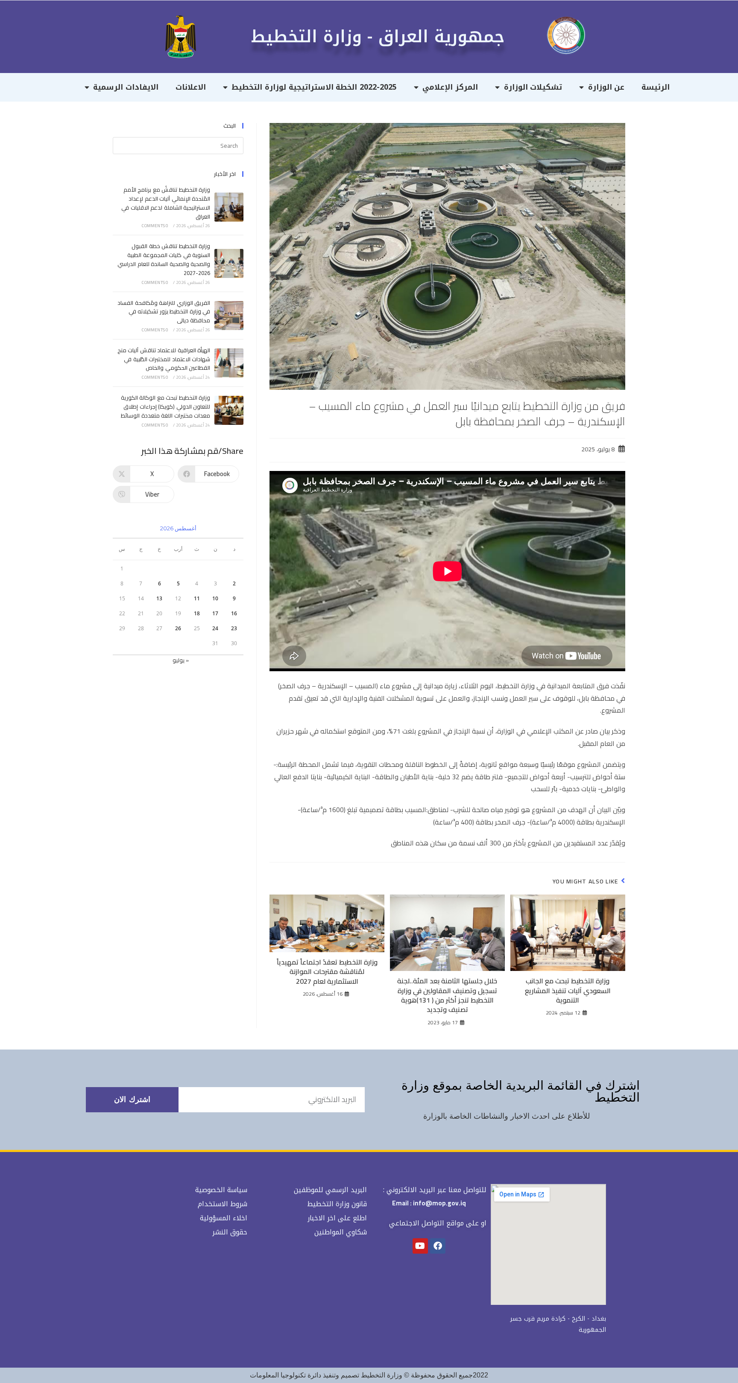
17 (215, 613)
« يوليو (181, 660)
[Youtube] (420, 1246)
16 (234, 613)
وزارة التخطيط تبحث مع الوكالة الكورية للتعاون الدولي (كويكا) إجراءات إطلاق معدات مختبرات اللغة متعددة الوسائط (165, 406)
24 (215, 628)
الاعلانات (191, 87)
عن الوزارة (606, 87)
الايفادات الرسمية (125, 87)
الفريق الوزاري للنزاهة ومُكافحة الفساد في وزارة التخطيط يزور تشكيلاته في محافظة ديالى (163, 312)
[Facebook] (437, 1246)
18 (197, 613)
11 (197, 598)
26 (178, 628)
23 (234, 628)
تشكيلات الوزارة (533, 87)
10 (215, 598)
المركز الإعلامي (450, 87)
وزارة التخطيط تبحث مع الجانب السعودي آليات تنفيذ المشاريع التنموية (568, 990)
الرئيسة (655, 87)
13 (159, 598)
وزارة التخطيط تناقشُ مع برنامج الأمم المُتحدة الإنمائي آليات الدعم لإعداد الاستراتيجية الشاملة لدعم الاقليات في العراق (165, 202)
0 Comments (155, 226)
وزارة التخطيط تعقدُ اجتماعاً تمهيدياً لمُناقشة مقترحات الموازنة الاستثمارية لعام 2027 (327, 971)
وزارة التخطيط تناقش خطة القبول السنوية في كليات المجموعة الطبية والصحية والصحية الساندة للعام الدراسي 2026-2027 (163, 259)
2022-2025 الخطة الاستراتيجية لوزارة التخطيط (313, 87)
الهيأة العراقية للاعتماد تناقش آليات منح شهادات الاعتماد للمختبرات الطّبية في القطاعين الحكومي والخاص (163, 359)
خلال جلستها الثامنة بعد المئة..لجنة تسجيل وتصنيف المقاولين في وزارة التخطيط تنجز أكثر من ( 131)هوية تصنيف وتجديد (447, 995)
